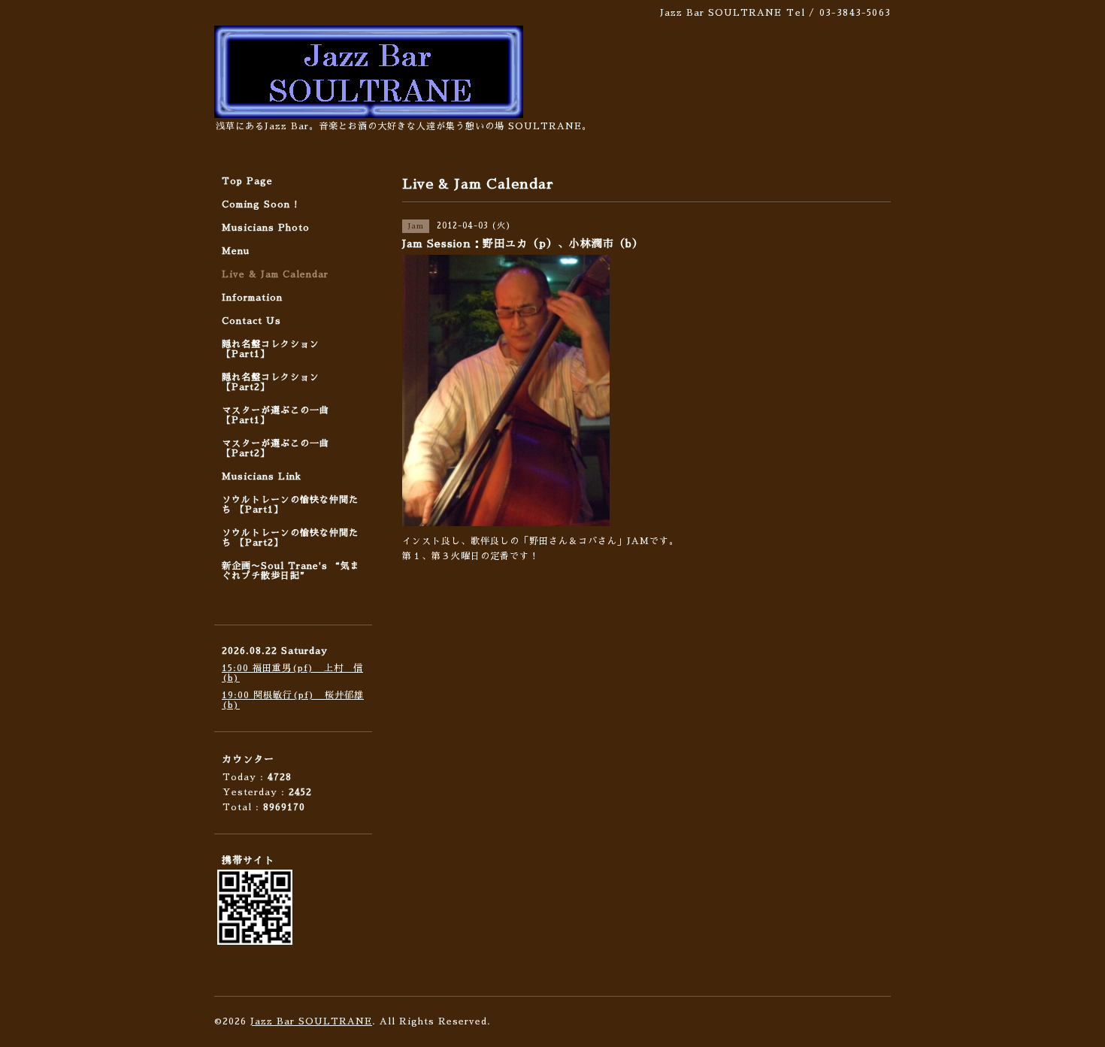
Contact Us (251, 320)
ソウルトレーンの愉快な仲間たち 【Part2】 (290, 537)
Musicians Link (261, 476)
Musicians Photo (266, 227)
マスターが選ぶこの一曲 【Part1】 (275, 415)
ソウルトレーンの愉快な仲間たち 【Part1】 (290, 504)
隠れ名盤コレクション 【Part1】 (270, 349)
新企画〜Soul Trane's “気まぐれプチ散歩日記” (291, 570)
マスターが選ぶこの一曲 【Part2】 (275, 448)
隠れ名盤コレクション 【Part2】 (270, 382)
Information (252, 297)
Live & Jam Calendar (275, 274)
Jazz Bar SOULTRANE (311, 1021)
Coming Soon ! (260, 204)
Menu (236, 251)
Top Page (247, 181)
